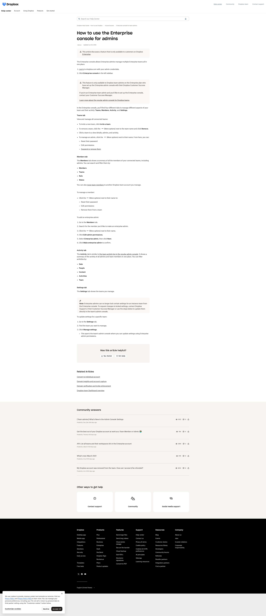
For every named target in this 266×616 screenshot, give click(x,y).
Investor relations (181, 542)
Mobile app (81, 538)
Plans (98, 563)
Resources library (161, 545)
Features (80, 545)
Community (230, 4)
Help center (218, 4)
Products (40, 11)
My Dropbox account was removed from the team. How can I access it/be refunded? (110, 468)
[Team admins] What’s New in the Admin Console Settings (100, 419)
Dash (98, 549)
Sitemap (139, 558)
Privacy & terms (141, 542)
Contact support (258, 4)
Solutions (80, 549)
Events (157, 538)
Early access (81, 556)
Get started (51, 11)
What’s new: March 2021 (87, 456)
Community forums (162, 552)
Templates (80, 563)
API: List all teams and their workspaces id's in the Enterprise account (104, 444)
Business (100, 542)
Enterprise (100, 545)
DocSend (100, 552)
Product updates (102, 566)
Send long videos (122, 538)
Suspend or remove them (91, 149)
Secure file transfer (123, 548)
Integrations (81, 542)
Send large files (121, 535)
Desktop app (81, 535)
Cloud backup (121, 551)
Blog (157, 535)
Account (17, 11)
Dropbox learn (243, 4)
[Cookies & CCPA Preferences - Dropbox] (33, 602)
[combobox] (133, 19)
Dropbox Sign (101, 556)
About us (178, 535)
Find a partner (160, 566)
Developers (159, 549)
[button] (79, 19)
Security (80, 552)
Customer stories (161, 542)
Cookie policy (140, 545)
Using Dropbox (28, 11)
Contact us (140, 538)
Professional (101, 538)
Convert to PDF (121, 564)
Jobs (176, 538)
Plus (98, 535)
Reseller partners (161, 559)
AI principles (140, 554)
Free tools (80, 566)
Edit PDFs (119, 554)
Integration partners (162, 563)
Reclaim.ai (100, 559)
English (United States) (84, 587)
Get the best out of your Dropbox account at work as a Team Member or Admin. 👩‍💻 (109, 431)
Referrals (158, 556)
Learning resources (142, 561)
